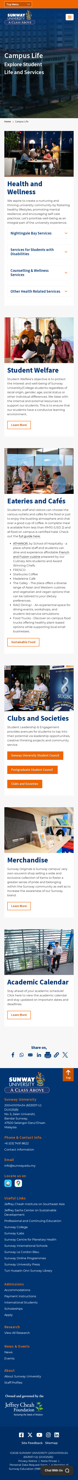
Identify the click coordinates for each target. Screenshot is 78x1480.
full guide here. (29, 536)
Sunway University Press (22, 1264)
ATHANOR (20, 543)
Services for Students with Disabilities (32, 251)
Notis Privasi (49, 1461)
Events (9, 1358)
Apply (8, 1315)
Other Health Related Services (35, 291)
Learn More (19, 425)
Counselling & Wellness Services (30, 272)
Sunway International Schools (26, 1246)
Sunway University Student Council (35, 755)
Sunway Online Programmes (25, 1258)
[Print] (47, 1055)
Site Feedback (32, 1443)
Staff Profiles (13, 1382)
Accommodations (17, 1290)
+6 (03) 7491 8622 (16, 1143)
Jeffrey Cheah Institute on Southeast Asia (34, 1204)
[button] (56, 1055)
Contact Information (19, 1149)
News (8, 1352)
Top (68, 1077)
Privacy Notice (27, 1461)
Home (7, 121)
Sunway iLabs (14, 1233)
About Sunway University (22, 1376)
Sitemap (51, 1443)
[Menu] (70, 17)
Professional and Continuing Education (32, 1221)
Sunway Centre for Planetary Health (30, 1239)
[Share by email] (30, 1055)
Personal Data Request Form (29, 1464)
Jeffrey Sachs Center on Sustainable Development (30, 1212)
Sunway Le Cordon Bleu (21, 1252)
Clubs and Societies (24, 784)
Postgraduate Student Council (32, 770)
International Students (21, 1302)
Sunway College (16, 1227)
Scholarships (13, 1308)
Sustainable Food (23, 642)
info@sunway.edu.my (20, 1165)
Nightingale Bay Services (31, 233)
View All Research (17, 1333)
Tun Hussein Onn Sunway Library (28, 1270)
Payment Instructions (20, 1296)
